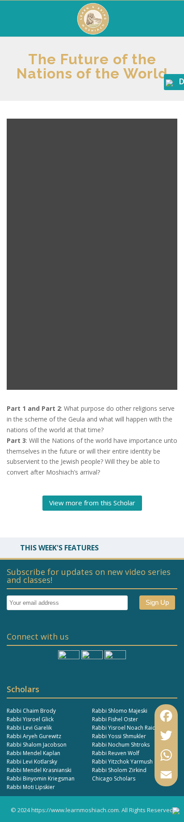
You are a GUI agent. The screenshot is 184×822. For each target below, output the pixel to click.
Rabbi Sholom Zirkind (119, 770)
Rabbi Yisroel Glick (30, 719)
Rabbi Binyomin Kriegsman (41, 778)
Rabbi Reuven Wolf (115, 753)
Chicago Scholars (113, 778)
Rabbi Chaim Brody (31, 711)
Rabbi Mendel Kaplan (33, 753)
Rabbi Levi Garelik (29, 727)
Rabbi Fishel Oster (115, 719)
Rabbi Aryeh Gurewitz (34, 736)
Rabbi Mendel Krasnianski (39, 770)
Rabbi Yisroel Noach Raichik (127, 727)
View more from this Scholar (92, 502)
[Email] (166, 775)
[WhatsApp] (166, 755)
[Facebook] (166, 716)
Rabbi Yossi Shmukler (119, 736)
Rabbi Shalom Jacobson (37, 744)
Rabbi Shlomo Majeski (119, 711)
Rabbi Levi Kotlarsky (32, 761)
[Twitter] (166, 735)
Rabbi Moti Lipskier (31, 787)
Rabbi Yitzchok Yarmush (122, 761)
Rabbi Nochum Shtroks (121, 744)
